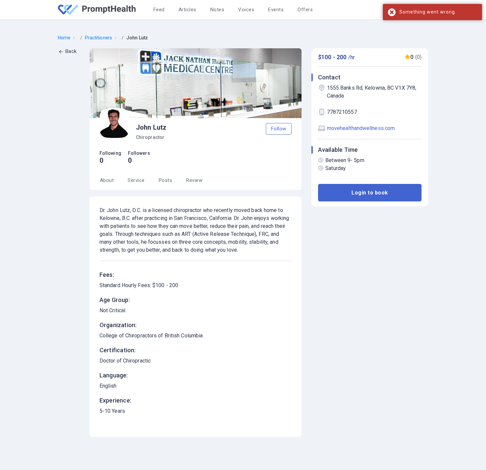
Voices (246, 10)
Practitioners (98, 37)
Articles (187, 10)
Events (276, 10)
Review (194, 180)
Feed (159, 10)
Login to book (369, 192)
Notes (217, 10)
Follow (278, 129)
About (107, 180)
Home (64, 37)
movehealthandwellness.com (361, 128)
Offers (305, 10)
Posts (166, 180)
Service (136, 180)
